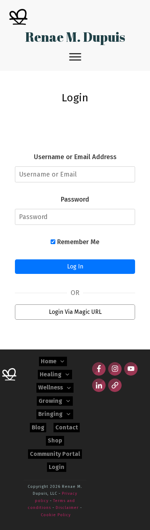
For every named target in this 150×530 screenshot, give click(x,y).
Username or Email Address (75, 157)
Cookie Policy (56, 515)
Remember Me (77, 242)
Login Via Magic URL (75, 311)
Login (75, 97)
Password (75, 199)
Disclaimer (67, 507)
